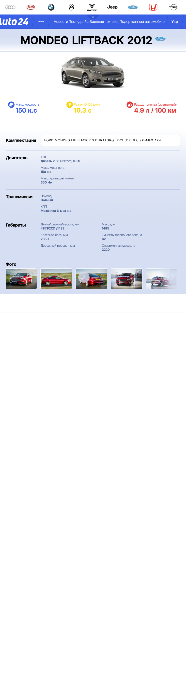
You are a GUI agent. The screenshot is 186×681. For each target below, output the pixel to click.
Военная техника (104, 21)
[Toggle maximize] (84, 277)
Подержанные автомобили (143, 21)
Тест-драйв (78, 21)
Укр (174, 21)
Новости (61, 21)
